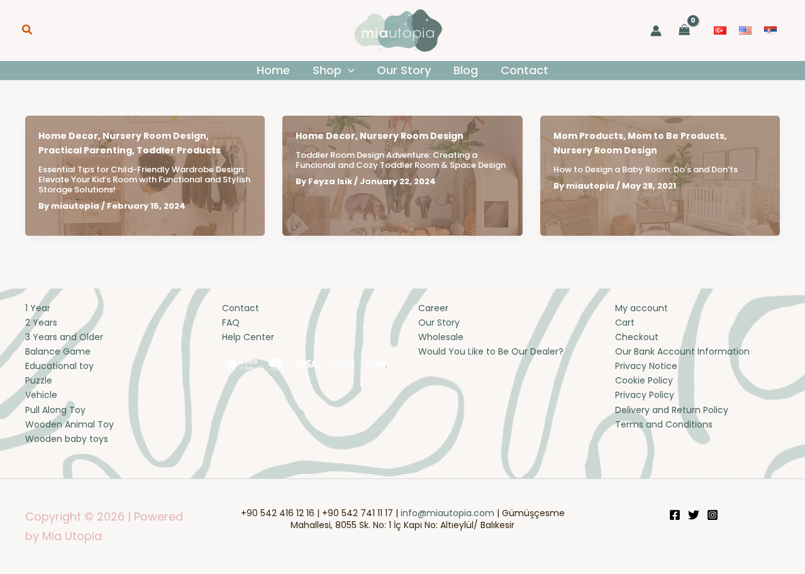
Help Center (248, 337)
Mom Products (588, 136)
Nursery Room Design (154, 136)
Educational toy (59, 366)
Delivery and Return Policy (671, 410)
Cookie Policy (644, 380)
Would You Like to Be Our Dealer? (491, 351)
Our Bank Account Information (682, 351)
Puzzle (38, 380)
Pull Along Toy (55, 410)
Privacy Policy (644, 395)
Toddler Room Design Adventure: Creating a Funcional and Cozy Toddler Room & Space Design (401, 160)
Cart (625, 322)
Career (433, 308)
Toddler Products (178, 150)
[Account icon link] (656, 30)
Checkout (636, 337)
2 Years (41, 322)
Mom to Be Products (676, 136)
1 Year (37, 308)
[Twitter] (693, 515)
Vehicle (41, 395)
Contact (240, 308)
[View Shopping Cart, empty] (684, 30)
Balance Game (58, 351)
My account (641, 308)
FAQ (231, 322)
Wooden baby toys (66, 439)
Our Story (439, 322)
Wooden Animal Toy (69, 424)
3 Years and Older (64, 337)
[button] (27, 31)
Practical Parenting (85, 150)
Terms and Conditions (664, 424)
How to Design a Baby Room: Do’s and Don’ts (645, 169)
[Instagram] (712, 515)
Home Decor (68, 136)
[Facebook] (674, 515)
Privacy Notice (646, 366)
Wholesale (441, 337)
